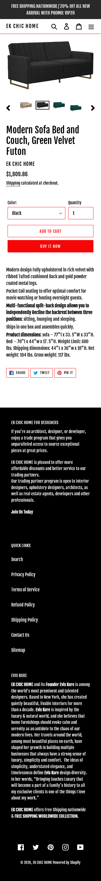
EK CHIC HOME (22, 26)
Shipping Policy (24, 620)
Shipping (13, 183)
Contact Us (20, 635)
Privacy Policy (23, 574)
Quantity (74, 202)
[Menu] (91, 26)
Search (17, 559)
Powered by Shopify (67, 862)
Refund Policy (23, 605)
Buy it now (50, 246)
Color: (12, 202)
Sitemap (18, 650)
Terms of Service (25, 589)
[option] (26, 107)
